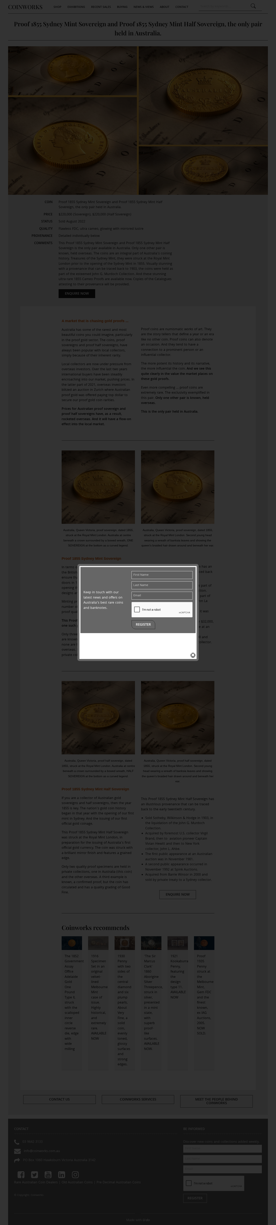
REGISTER (143, 625)
